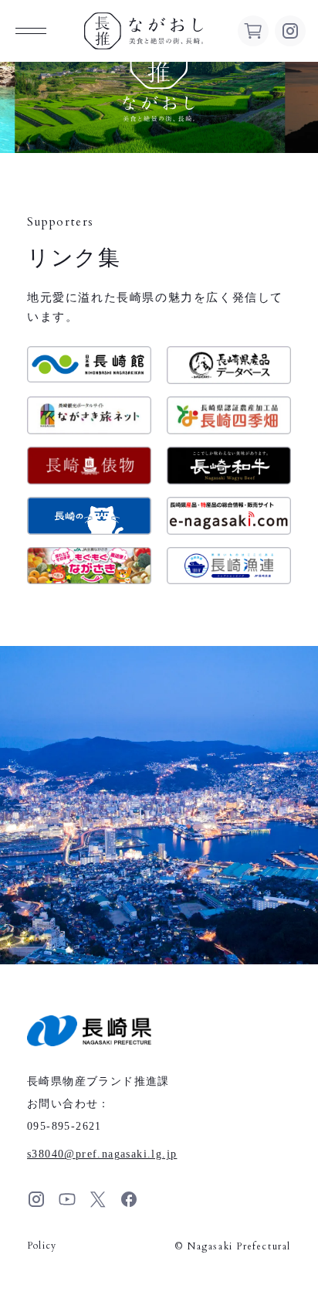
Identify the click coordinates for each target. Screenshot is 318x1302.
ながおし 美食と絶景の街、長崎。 (143, 30)
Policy (41, 1245)
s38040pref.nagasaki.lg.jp (102, 1154)
